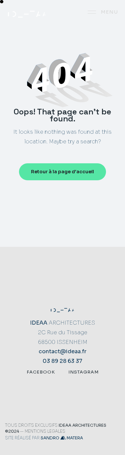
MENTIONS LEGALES (45, 431)
